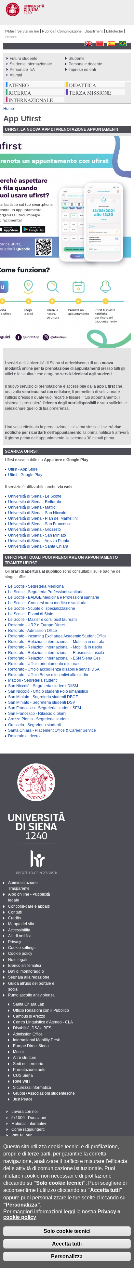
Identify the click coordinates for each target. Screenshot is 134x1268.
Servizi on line (28, 31)
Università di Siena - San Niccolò (37, 513)
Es (111, 43)
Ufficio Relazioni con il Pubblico (41, 1010)
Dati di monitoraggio (26, 971)
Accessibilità (19, 930)
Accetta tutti (67, 1244)
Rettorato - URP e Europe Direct (36, 625)
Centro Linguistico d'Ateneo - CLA (43, 1022)
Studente (77, 58)
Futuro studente (23, 58)
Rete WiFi (21, 1081)
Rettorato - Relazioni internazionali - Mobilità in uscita (55, 647)
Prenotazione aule (29, 1069)
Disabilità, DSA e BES (32, 1028)
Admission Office (28, 1034)
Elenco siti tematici (24, 965)
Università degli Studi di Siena (69, 14)
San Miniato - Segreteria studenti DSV (41, 702)
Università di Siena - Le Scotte (34, 496)
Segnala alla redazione (28, 977)
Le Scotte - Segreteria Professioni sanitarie (46, 592)
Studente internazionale (31, 64)
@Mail (9, 31)
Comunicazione (69, 31)
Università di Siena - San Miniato (37, 535)
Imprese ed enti (82, 69)
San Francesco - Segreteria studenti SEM (44, 708)
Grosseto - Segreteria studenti (34, 725)
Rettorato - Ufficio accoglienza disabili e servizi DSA (54, 669)
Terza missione (90, 92)
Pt (122, 43)
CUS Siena (23, 1075)
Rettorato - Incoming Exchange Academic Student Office (57, 636)
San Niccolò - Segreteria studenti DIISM (43, 686)
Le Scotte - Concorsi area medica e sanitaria (47, 603)
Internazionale (30, 100)
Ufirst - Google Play (25, 475)
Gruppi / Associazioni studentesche (44, 1093)
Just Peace (23, 1099)
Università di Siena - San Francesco (40, 524)
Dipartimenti (94, 31)
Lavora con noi (24, 1111)
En (88, 43)
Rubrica (48, 31)
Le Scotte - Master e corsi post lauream (42, 619)
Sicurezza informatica (32, 1087)
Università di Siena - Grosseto (34, 529)
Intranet (11, 37)
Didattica (82, 85)
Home (8, 108)
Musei (18, 1051)
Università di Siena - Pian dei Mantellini (43, 518)
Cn (100, 43)
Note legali (17, 959)
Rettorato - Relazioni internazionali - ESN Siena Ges (54, 658)
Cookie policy (20, 953)
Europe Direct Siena (31, 1046)
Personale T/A (22, 69)
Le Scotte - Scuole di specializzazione (41, 608)
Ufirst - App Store (23, 469)
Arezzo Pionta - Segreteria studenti (39, 719)
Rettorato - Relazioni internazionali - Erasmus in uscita (56, 652)
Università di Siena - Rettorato (34, 502)
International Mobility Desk (36, 1040)
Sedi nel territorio (28, 1063)
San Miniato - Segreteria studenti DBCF (43, 697)
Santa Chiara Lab (28, 1004)
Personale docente (85, 64)
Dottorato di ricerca (25, 736)
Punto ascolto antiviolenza (31, 995)
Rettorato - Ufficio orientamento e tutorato (44, 663)
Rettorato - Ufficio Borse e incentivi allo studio (48, 675)
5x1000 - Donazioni (28, 1117)
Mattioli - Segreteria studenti (33, 680)
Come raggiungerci (28, 1129)
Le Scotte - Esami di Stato (30, 614)
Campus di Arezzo (29, 1016)
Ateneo (18, 85)
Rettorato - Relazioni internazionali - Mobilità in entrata (56, 641)
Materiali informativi (28, 1123)
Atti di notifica (20, 936)
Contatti (15, 912)
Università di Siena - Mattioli (33, 507)
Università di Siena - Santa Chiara (38, 546)
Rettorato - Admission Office (32, 630)
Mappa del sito (21, 924)
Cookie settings (21, 947)
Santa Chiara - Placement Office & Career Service (52, 730)
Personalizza (67, 1256)
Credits (14, 918)
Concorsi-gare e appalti (29, 906)
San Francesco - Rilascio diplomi (37, 713)
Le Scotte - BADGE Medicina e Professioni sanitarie (53, 597)
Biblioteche (114, 31)
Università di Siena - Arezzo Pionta (38, 541)
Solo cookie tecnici (67, 1231)
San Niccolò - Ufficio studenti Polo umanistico (48, 691)
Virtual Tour (21, 1135)
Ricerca (19, 92)
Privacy (14, 942)
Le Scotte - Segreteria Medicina (36, 586)
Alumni (16, 75)
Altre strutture (24, 1057)
